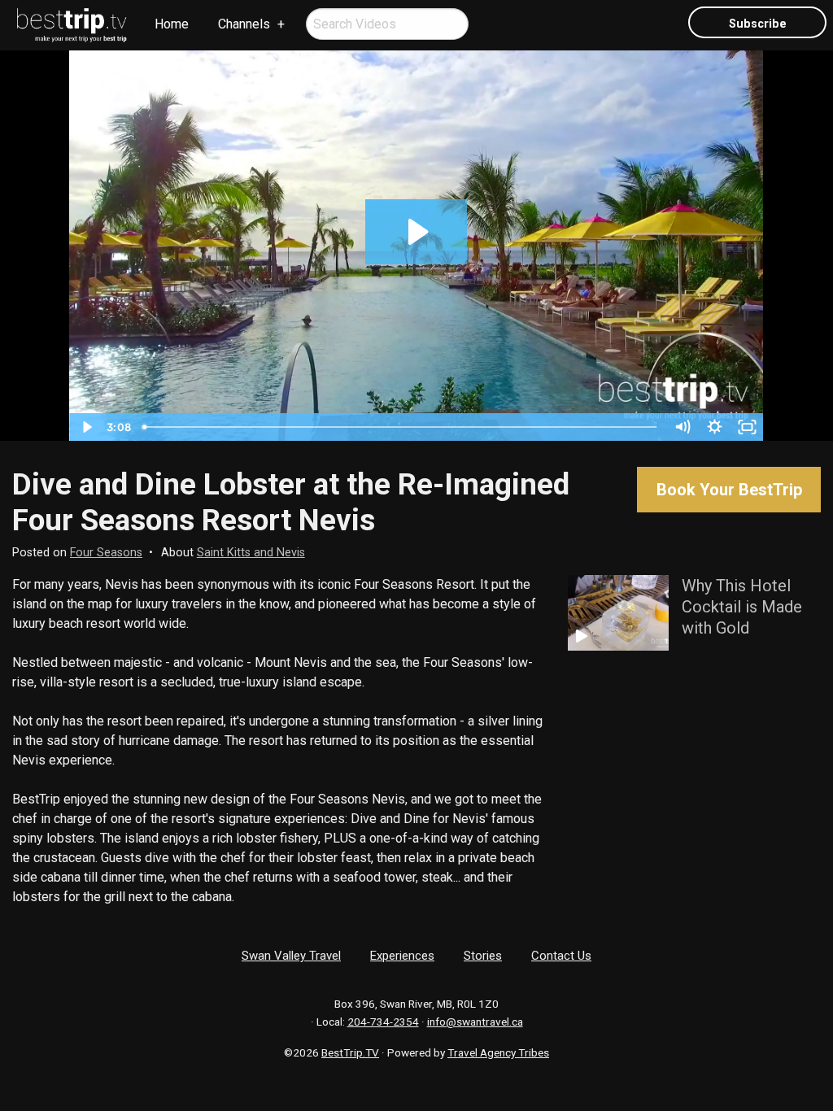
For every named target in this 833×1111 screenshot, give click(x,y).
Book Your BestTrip (729, 489)
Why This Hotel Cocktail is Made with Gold (742, 607)
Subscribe (758, 24)
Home (172, 24)
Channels (244, 24)
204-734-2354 (383, 1021)
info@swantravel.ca (475, 1021)
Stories (483, 955)
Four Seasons (106, 553)
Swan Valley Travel (291, 955)
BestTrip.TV (350, 1052)
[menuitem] (72, 25)
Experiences (402, 955)
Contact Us (561, 955)
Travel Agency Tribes (498, 1052)
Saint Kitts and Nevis (251, 553)
